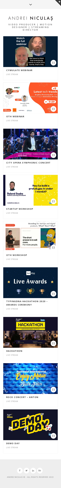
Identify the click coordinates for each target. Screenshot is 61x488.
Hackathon (14, 350)
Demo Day (13, 443)
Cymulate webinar (19, 70)
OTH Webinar (15, 116)
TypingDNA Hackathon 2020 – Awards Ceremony (27, 303)
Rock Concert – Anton (22, 397)
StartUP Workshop (19, 208)
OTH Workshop (16, 255)
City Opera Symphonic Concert (28, 162)
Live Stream (12, 74)
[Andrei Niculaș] (30, 18)
